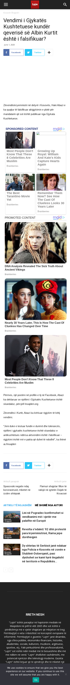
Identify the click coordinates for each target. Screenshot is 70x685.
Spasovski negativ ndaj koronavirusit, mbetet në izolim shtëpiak (16, 490)
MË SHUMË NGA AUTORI (49, 505)
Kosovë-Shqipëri (11, 12)
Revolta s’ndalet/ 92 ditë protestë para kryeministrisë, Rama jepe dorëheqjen (44, 533)
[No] (65, 674)
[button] (65, 4)
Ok (35, 680)
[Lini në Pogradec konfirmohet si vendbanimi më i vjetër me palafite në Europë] (11, 517)
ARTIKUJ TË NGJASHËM (17, 505)
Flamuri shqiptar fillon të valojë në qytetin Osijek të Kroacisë (52, 490)
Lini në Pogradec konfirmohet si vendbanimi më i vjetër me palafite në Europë (42, 516)
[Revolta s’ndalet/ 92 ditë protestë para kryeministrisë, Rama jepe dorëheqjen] (11, 533)
